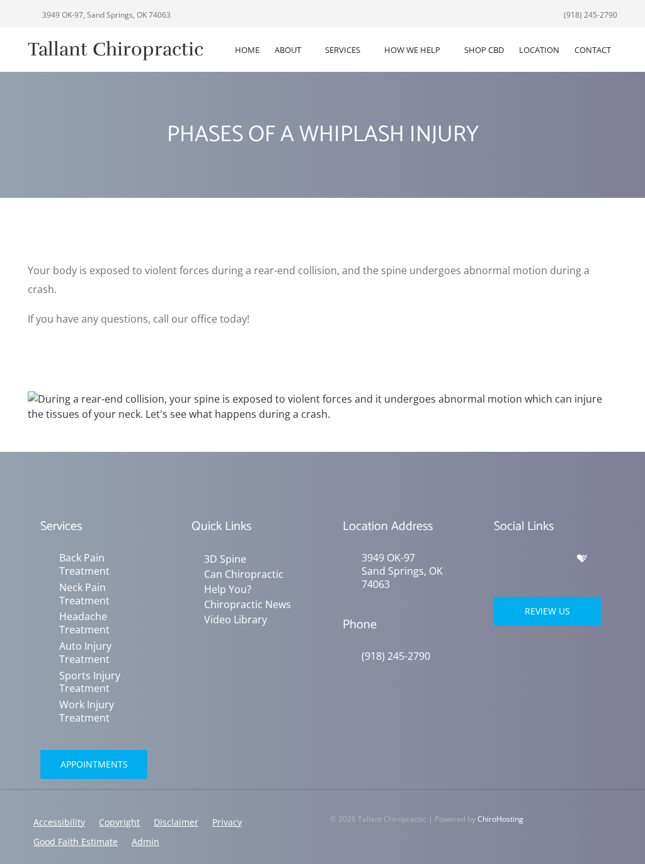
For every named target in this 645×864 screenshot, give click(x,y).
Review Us (547, 611)
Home (247, 49)
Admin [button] (145, 842)
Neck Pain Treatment (84, 594)
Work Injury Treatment (86, 711)
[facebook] (528, 559)
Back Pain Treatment (84, 564)
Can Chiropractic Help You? (243, 581)
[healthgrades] (582, 559)
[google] (500, 559)
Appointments (94, 764)
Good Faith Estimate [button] (75, 842)
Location (539, 49)
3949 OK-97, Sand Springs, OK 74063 (105, 14)
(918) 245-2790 (589, 14)
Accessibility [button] (59, 822)
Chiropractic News (247, 604)
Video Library (235, 619)
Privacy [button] (227, 822)
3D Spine (225, 559)
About (288, 49)
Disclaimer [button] (176, 822)
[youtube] (555, 559)
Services (342, 49)
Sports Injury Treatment (89, 682)
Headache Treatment (84, 623)
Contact (592, 49)
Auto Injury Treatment (85, 653)
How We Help (412, 49)
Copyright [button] (119, 822)
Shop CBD (484, 49)
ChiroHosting (500, 819)
